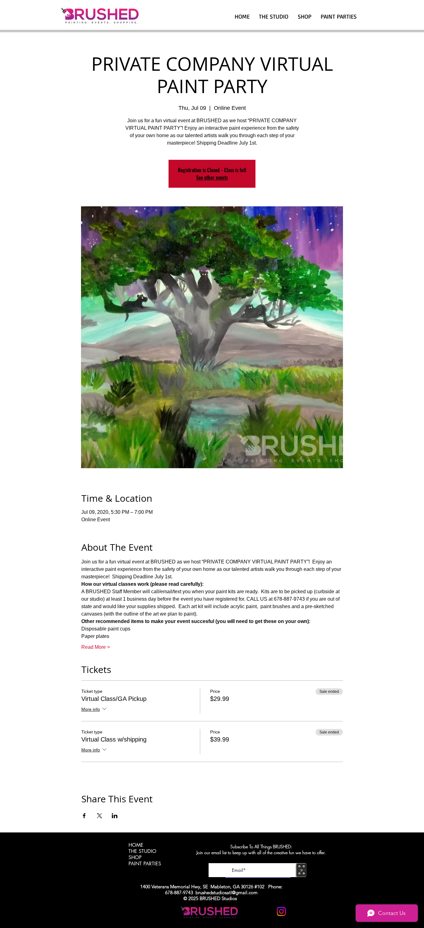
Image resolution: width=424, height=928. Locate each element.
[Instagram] (281, 911)
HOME (136, 845)
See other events (212, 177)
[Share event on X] (99, 815)
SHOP (135, 857)
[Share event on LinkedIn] (115, 815)
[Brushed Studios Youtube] (266, 911)
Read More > (95, 647)
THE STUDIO (142, 851)
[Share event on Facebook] (84, 815)
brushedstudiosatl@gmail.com (227, 892)
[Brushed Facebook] (297, 911)
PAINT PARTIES (145, 864)
